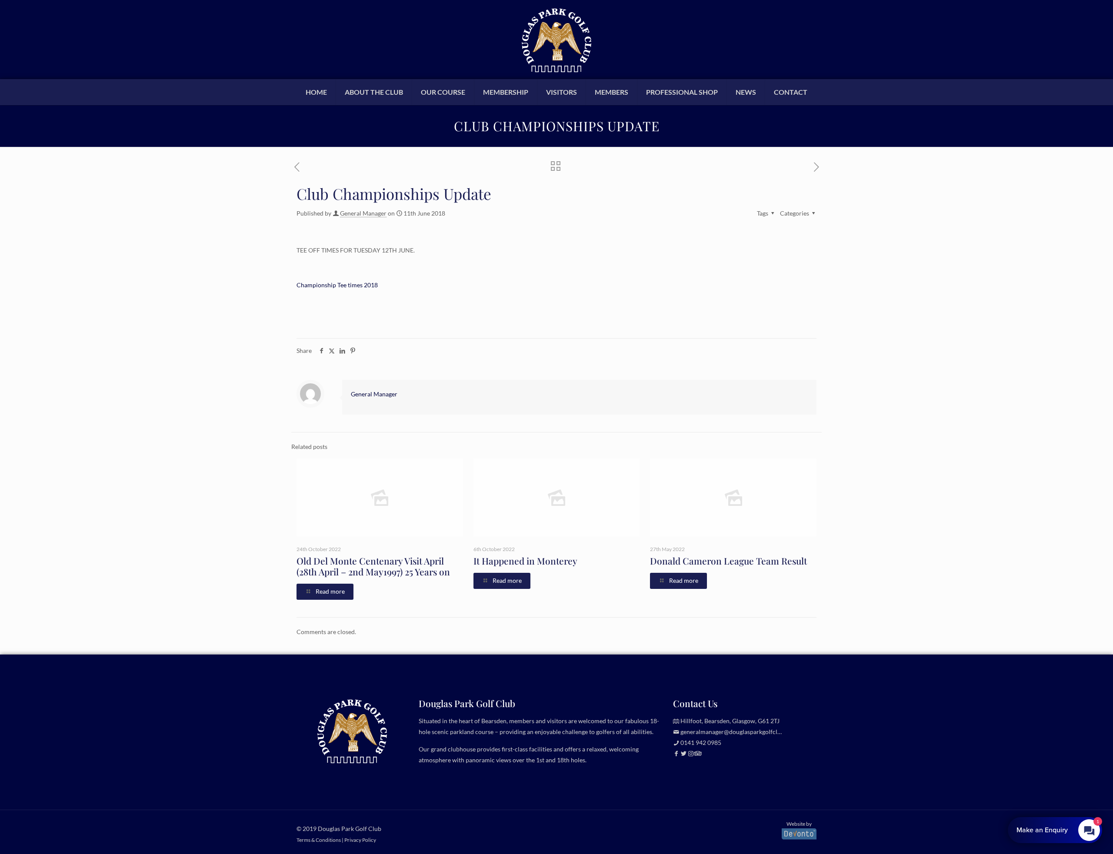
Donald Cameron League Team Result (728, 561)
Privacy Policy (360, 840)
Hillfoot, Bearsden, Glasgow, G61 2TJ (730, 720)
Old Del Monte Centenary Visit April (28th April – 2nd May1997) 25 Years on (373, 566)
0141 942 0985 (700, 742)
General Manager (363, 213)
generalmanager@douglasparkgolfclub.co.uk (740, 731)
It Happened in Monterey (525, 561)
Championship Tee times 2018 (337, 285)
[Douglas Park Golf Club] (556, 39)
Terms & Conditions (319, 840)
